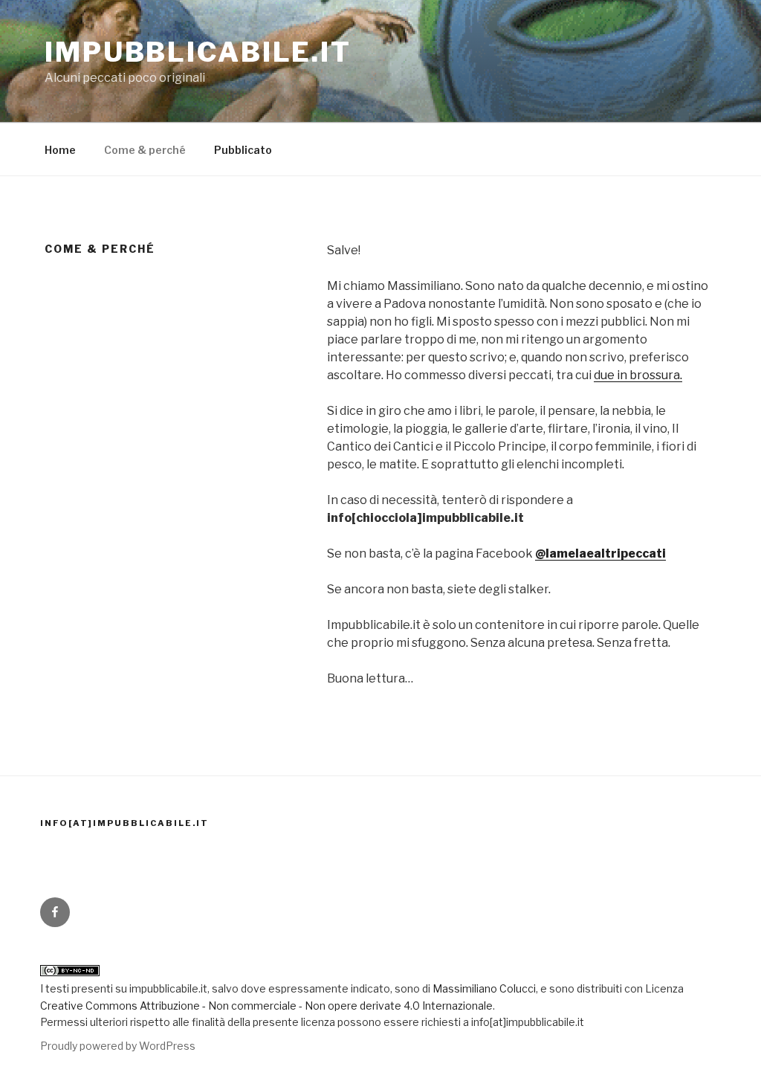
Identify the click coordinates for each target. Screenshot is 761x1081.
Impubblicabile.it (198, 52)
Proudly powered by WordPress (117, 1045)
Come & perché (145, 149)
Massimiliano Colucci (483, 988)
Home (60, 149)
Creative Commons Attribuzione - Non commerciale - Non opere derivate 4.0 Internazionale (266, 1005)
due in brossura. (638, 375)
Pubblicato (243, 149)
